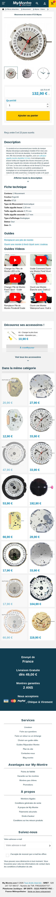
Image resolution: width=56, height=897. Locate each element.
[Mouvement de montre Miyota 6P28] (41, 521)
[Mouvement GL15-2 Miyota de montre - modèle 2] (14, 621)
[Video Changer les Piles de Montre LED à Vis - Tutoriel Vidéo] (15, 260)
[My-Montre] (22, 3)
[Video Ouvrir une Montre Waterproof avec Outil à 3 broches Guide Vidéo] (41, 297)
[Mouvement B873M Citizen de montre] (41, 487)
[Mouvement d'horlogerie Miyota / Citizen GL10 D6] (14, 588)
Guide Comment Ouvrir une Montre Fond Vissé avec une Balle (40, 271)
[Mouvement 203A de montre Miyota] (14, 420)
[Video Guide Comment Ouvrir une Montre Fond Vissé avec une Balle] (41, 260)
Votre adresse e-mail (13, 839)
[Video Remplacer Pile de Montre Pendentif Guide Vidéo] (15, 297)
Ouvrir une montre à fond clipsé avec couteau (26, 244)
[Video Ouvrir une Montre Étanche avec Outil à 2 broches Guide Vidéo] (41, 278)
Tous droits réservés (32, 883)
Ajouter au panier (28, 115)
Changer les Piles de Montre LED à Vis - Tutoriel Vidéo (13, 271)
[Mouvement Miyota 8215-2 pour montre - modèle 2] (41, 588)
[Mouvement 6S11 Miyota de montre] (14, 454)
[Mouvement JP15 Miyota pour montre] (41, 420)
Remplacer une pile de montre (18, 240)
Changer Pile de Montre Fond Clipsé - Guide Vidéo (14, 289)
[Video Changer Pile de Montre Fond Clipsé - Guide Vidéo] (15, 278)
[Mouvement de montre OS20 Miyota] (14, 487)
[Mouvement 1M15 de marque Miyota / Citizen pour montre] (14, 554)
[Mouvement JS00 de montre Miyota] (41, 554)
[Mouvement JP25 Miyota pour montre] (41, 454)
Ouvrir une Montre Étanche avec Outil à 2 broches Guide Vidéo (40, 289)
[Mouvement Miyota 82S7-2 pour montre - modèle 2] (41, 621)
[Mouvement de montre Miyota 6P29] (41, 386)
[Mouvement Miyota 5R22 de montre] (14, 521)
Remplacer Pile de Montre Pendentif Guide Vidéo (14, 308)
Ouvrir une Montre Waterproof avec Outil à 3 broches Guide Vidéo (40, 308)
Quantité (11, 100)
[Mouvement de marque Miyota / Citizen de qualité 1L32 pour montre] (14, 386)
